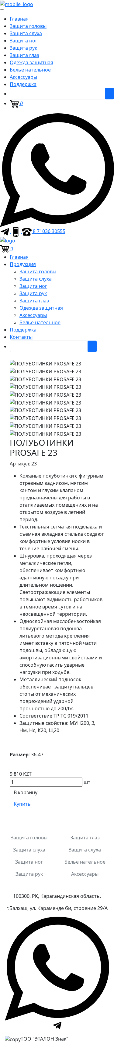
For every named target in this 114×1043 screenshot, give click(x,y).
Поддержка (23, 84)
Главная (19, 18)
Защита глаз (24, 55)
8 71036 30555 (48, 231)
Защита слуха (26, 33)
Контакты (21, 337)
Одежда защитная (31, 62)
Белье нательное (30, 69)
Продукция (23, 264)
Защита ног (23, 40)
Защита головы (28, 26)
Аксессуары (23, 77)
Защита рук (23, 48)
